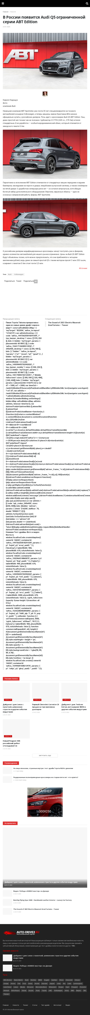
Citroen (77, 980)
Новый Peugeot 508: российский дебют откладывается (11, 743)
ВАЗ (72, 990)
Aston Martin (18, 980)
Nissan (61, 987)
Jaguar (52, 983)
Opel (67, 987)
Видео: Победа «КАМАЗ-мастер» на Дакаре (31, 891)
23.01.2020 (65, 712)
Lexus (16, 987)
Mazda (22, 987)
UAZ (50, 990)
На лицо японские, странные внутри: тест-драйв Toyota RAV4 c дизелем (43, 768)
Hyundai (44, 983)
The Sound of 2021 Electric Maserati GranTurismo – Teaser (36, 909)
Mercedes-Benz (41, 987)
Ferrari (13, 983)
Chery (61, 980)
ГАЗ (84, 990)
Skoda (24, 990)
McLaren (30, 987)
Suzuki (31, 990)
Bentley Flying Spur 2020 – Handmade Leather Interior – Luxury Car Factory (42, 900)
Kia (64, 983)
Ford (24, 983)
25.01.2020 (7, 715)
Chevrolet (69, 980)
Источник (83, 268)
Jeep (59, 983)
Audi (10, 274)
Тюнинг (6, 994)
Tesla (37, 990)
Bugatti (46, 980)
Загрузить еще (45, 755)
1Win (73, 946)
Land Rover (7, 987)
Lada (69, 983)
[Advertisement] (45, 299)
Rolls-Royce (15, 990)
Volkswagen (18, 274)
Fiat (19, 983)
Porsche (83, 987)
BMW (40, 980)
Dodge (6, 983)
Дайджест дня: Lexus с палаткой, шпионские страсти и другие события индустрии (15, 708)
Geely (30, 983)
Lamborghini (77, 983)
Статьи (34, 1005)
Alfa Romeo (8, 980)
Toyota (44, 990)
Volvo (67, 990)
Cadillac (54, 980)
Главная (5, 12)
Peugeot (74, 987)
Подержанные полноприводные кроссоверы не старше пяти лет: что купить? (45, 777)
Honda (37, 983)
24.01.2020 (6, 27)
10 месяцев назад (20, 780)
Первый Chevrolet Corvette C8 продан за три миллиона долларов (45, 706)
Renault (6, 990)
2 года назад (18, 771)
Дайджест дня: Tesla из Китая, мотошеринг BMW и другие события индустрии (74, 706)
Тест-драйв (45, 1005)
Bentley (33, 980)
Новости (13, 12)
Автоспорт (58, 1005)
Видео (78, 990)
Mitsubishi (52, 987)
